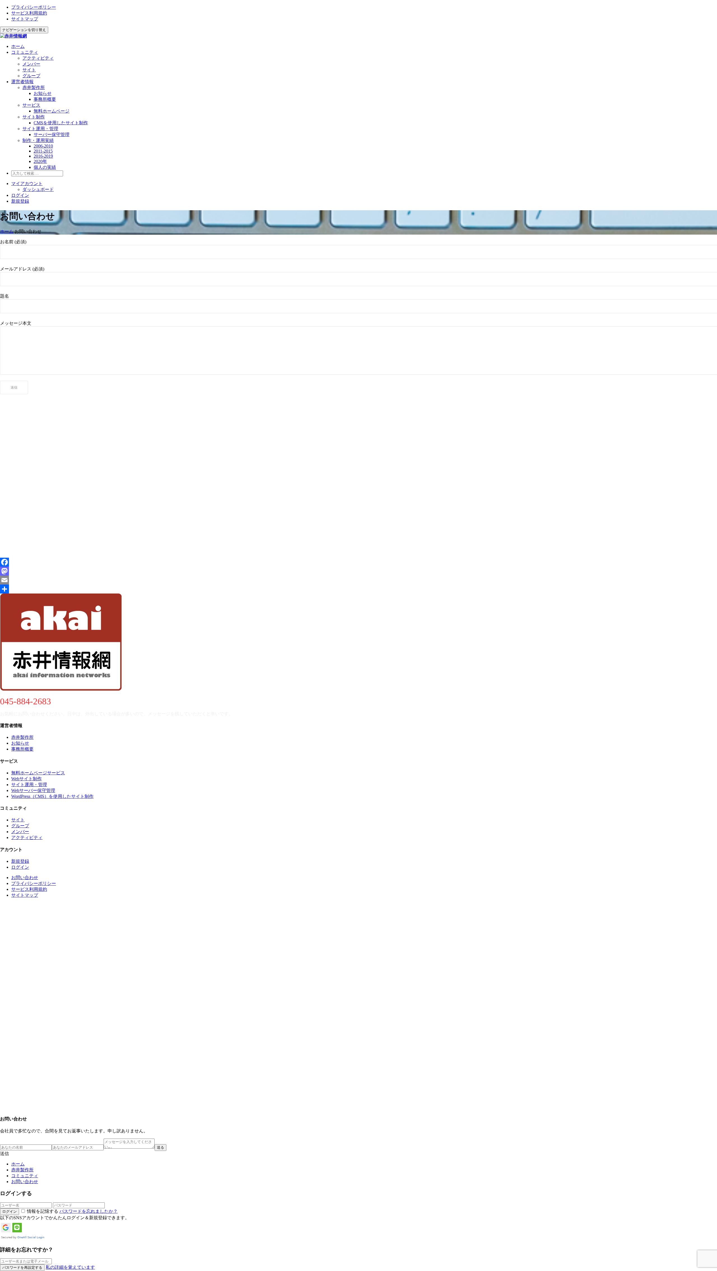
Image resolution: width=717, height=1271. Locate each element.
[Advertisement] (168, 438)
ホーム (18, 46)
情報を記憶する (42, 1211)
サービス (31, 105)
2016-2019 (43, 156)
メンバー (31, 64)
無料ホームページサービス (38, 772)
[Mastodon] (358, 571)
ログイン (20, 195)
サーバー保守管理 (51, 134)
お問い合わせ (24, 877)
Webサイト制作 (26, 778)
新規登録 (20, 201)
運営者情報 (22, 81)
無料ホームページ (51, 111)
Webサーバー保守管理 (33, 790)
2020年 (40, 161)
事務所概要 (45, 99)
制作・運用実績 (38, 140)
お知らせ (43, 93)
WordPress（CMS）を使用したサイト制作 (52, 796)
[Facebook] (358, 562)
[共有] (358, 589)
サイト (29, 69)
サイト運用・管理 (40, 128)
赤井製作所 (33, 87)
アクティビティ (38, 58)
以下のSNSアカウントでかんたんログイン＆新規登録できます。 (64, 1217)
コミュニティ (24, 52)
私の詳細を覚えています (70, 1267)
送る (160, 1147)
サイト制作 (33, 117)
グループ (31, 75)
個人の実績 (45, 167)
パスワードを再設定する (22, 1267)
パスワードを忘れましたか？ (88, 1211)
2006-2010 (43, 146)
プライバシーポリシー (33, 7)
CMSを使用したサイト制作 (61, 122)
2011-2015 (43, 151)
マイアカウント (27, 183)
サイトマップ (24, 19)
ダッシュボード (38, 189)
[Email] (358, 580)
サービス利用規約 (29, 13)
